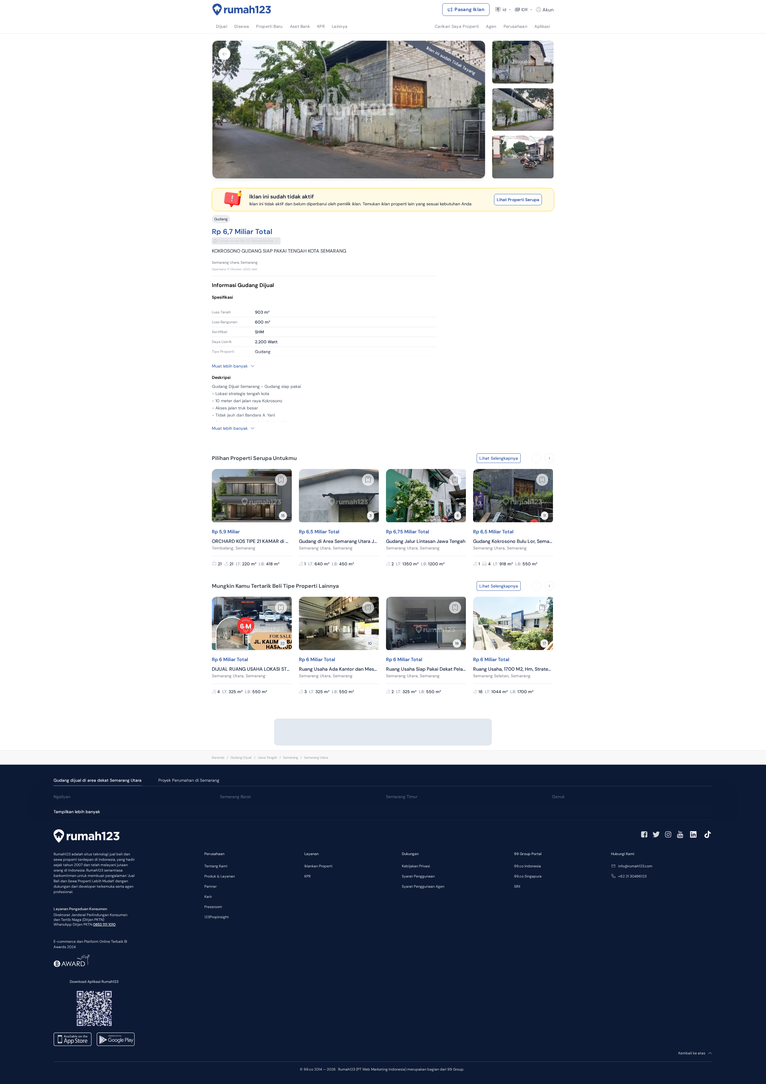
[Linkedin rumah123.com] (693, 834)
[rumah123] (86, 836)
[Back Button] (224, 54)
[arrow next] (549, 458)
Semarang (290, 757)
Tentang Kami (215, 866)
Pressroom (213, 906)
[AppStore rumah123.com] (73, 1039)
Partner (210, 886)
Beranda (218, 757)
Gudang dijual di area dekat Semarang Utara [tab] (98, 780)
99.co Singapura (528, 876)
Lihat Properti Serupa (518, 199)
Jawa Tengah (267, 757)
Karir (208, 896)
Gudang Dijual (241, 757)
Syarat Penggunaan (418, 876)
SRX (517, 886)
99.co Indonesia (527, 866)
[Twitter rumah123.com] (656, 834)
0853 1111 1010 (104, 924)
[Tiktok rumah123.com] (707, 834)
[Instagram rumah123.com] (668, 834)
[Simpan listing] (281, 480)
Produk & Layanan (219, 876)
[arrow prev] (536, 458)
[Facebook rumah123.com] (644, 834)
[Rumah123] (241, 10)
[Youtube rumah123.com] (680, 834)
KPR (307, 876)
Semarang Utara (316, 757)
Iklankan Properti (318, 866)
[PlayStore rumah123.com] (116, 1039)
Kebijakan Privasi (416, 866)
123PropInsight (216, 917)
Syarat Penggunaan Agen (423, 886)
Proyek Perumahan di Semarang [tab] (188, 780)
